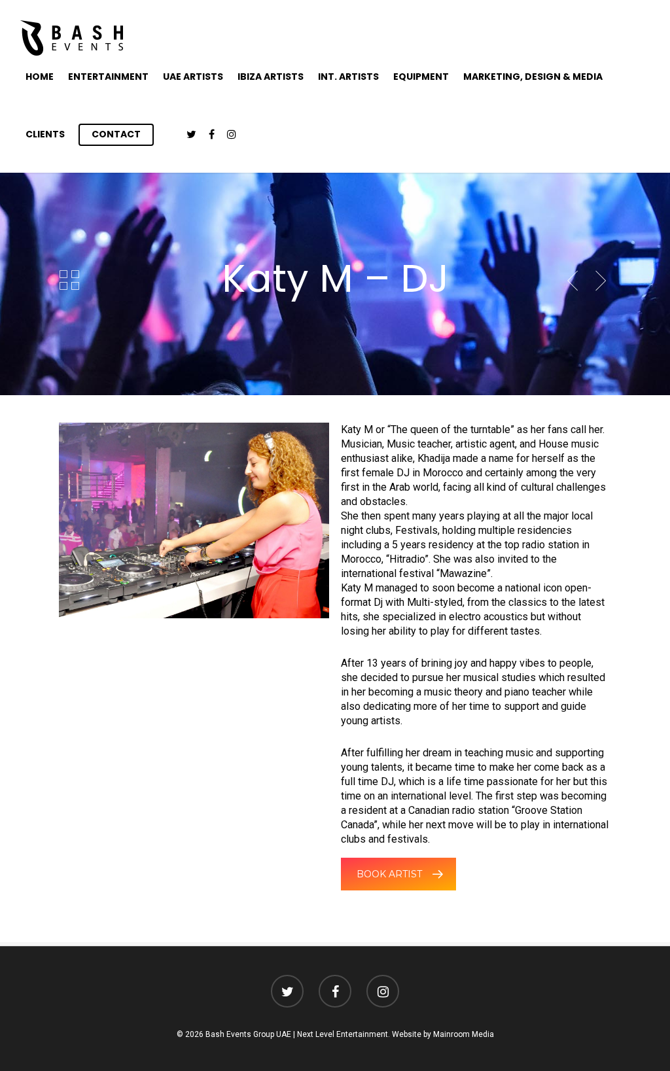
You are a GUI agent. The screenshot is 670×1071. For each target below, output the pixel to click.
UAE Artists (193, 76)
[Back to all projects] (69, 280)
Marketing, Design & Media (533, 76)
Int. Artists (348, 76)
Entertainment (108, 76)
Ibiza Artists (271, 76)
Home (40, 76)
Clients (45, 134)
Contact (116, 134)
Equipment (421, 76)
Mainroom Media (463, 1034)
